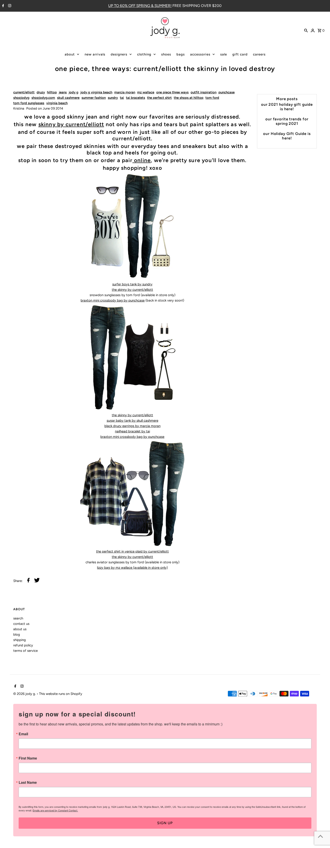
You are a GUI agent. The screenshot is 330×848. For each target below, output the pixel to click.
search (18, 618)
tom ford (212, 98)
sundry (113, 98)
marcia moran (124, 92)
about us (19, 629)
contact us (21, 624)
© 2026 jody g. (25, 694)
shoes (166, 54)
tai (122, 98)
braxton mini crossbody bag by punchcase (113, 300)
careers (259, 54)
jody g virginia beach (96, 92)
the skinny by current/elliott (132, 290)
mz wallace (145, 92)
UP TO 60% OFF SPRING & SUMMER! (140, 5)
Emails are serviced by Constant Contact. (55, 810)
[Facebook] (2, 6)
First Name (28, 758)
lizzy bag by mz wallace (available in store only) (132, 568)
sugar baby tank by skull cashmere (132, 420)
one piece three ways (172, 92)
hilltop (52, 92)
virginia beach (57, 103)
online (141, 160)
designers (119, 54)
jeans (63, 92)
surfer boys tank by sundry (132, 284)
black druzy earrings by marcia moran (132, 426)
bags (180, 54)
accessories (200, 54)
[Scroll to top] (320, 836)
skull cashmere (68, 98)
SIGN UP (165, 823)
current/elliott (24, 92)
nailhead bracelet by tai (132, 431)
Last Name (28, 782)
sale (223, 54)
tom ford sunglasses (28, 103)
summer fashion (93, 98)
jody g (73, 92)
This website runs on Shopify (60, 694)
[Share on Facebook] (28, 581)
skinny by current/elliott (71, 124)
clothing (144, 54)
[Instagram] (9, 6)
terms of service (25, 651)
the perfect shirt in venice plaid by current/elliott (132, 551)
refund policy (23, 645)
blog (16, 634)
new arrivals (95, 54)
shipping (19, 640)
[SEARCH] (306, 30)
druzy (41, 92)
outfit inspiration (203, 92)
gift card (240, 54)
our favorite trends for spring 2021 (286, 121)
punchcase (226, 92)
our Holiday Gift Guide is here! (286, 135)
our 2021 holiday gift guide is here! (287, 106)
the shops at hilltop (188, 98)
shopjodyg (21, 98)
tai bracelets (135, 98)
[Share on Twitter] (37, 581)
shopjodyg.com (43, 98)
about (70, 54)
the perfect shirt (159, 98)
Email (23, 734)
